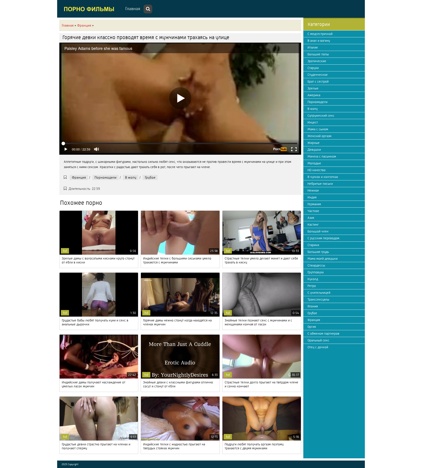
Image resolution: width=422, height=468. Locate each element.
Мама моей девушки (322, 259)
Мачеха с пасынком (321, 156)
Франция (79, 177)
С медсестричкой (320, 34)
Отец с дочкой (317, 347)
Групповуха (315, 272)
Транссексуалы (318, 299)
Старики (313, 245)
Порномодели (105, 177)
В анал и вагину (318, 41)
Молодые (314, 163)
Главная (132, 8)
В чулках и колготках (322, 177)
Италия (312, 47)
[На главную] (90, 8)
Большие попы (318, 54)
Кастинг (313, 225)
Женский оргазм (319, 136)
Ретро (311, 286)
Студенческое (317, 75)
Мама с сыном (317, 129)
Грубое (150, 177)
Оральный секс (318, 340)
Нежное (313, 190)
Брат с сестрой (318, 81)
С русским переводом (323, 238)
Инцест (312, 122)
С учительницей (318, 293)
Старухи (313, 68)
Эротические (316, 61)
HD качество (316, 170)
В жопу (130, 177)
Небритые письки (320, 184)
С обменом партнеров (323, 334)
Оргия (311, 327)
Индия (311, 197)
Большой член (317, 231)
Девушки (314, 150)
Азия (310, 218)
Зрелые (312, 88)
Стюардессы (316, 265)
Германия (314, 204)
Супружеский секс (320, 116)
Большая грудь (318, 252)
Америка (313, 95)
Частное (313, 211)
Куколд (312, 279)
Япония (312, 306)
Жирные (313, 143)
